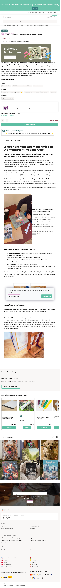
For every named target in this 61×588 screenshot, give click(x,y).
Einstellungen (14, 296)
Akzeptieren (46, 296)
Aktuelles (32, 528)
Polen (5, 562)
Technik (3, 526)
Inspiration (4, 531)
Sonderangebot (34, 526)
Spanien (34, 564)
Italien (34, 562)
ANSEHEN (35, 8)
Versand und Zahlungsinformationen (11, 540)
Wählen (10, 427)
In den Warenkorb (31, 124)
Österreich (35, 566)
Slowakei (6, 560)
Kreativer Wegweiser (7, 550)
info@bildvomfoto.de (11, 518)
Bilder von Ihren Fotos (7, 528)
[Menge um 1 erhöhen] (7, 120)
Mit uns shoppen (32, 12)
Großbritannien (8, 566)
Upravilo (20, 585)
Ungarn (34, 558)
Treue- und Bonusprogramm (38, 540)
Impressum (33, 538)
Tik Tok (53, 437)
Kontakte (49, 12)
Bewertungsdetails (23, 41)
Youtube (56, 437)
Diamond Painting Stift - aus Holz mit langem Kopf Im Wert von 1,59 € (26, 108)
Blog (31, 550)
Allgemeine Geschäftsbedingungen (11, 538)
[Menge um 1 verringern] (2, 120)
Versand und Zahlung (8, 115)
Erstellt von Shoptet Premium (10, 585)
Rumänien (35, 560)
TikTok (34, 234)
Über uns (41, 12)
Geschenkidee (34, 531)
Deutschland (7, 564)
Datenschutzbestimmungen (29, 498)
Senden (29, 502)
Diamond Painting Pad (29, 324)
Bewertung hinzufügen (11, 386)
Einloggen (48, 17)
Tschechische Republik (10, 558)
